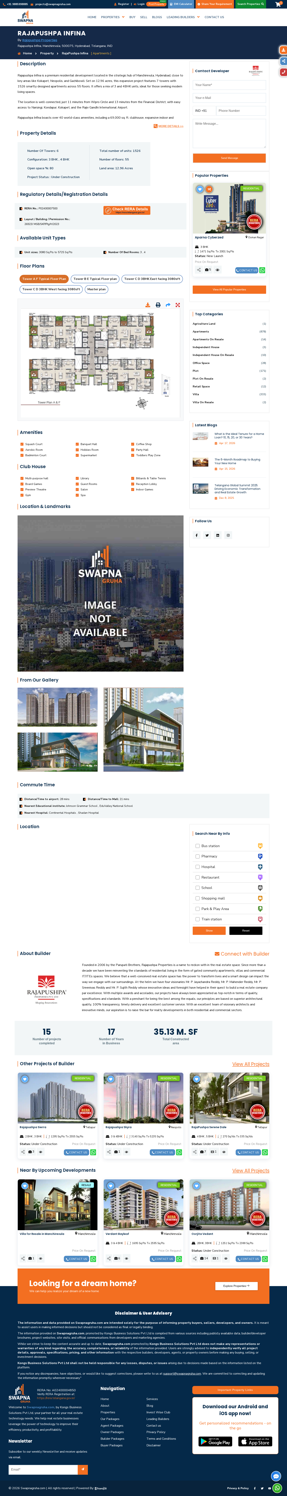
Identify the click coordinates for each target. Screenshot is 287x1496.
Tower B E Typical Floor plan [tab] (95, 279)
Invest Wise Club (158, 1412)
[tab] (33, 444)
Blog (149, 1406)
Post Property (157, 4)
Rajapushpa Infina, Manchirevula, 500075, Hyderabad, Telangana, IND (65, 46)
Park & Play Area (214, 909)
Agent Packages (112, 1425)
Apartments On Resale (208, 339)
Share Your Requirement (216, 4)
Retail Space (201, 386)
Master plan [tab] (96, 289)
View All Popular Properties (229, 289)
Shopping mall (212, 898)
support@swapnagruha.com (182, 1373)
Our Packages (110, 1419)
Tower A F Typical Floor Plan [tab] (44, 279)
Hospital (207, 866)
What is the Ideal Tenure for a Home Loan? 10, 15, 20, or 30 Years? (239, 435)
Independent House (206, 347)
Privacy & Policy (238, 1488)
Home (105, 1399)
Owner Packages (112, 1432)
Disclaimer (153, 1445)
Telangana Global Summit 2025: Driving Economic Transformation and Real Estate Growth (237, 488)
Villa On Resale (203, 402)
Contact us (248, 270)
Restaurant (209, 877)
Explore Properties (234, 1285)
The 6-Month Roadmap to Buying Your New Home (237, 461)
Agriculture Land (204, 324)
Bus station (210, 846)
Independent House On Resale (213, 355)
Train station (211, 919)
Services (152, 1399)
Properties (108, 1412)
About (105, 1406)
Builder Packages (112, 1439)
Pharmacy (208, 856)
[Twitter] (262, 1488)
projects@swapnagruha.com (52, 4)
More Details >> (171, 126)
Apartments (201, 331)
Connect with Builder (245, 954)
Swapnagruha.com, (41, 1407)
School (206, 887)
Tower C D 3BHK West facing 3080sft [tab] (51, 289)
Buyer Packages (112, 1445)
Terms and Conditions (161, 1439)
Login (141, 4)
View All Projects (250, 1064)
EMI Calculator (182, 4)
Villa (196, 394)
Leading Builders (157, 1419)
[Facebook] (254, 1488)
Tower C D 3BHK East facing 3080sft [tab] (152, 279)
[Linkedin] (269, 1488)
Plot (196, 371)
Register (123, 4)
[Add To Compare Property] (208, 189)
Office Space (201, 363)
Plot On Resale (203, 379)
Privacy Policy (155, 1432)
